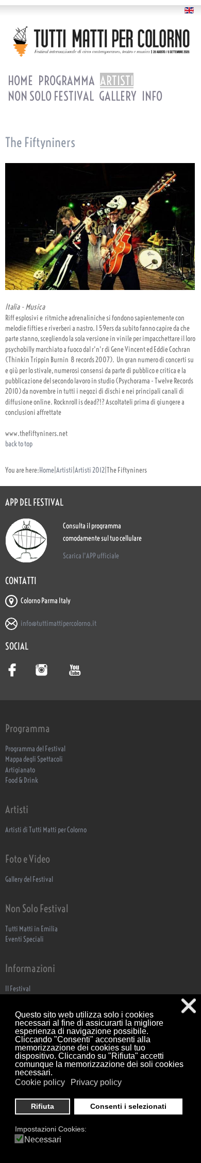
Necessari (42, 1140)
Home (20, 80)
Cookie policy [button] (40, 1082)
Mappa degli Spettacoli (34, 759)
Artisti (116, 80)
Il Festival (17, 988)
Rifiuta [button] (42, 1106)
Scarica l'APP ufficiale (91, 556)
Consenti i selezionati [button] (128, 1106)
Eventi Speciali (24, 939)
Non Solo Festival (51, 96)
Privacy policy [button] (96, 1082)
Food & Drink (21, 780)
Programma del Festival (35, 749)
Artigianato (20, 770)
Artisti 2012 (90, 470)
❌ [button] (188, 1006)
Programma (66, 80)
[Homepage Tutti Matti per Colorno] (100, 41)
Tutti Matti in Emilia (31, 929)
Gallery (118, 96)
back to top (18, 444)
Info (152, 96)
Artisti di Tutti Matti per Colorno (46, 830)
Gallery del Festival (29, 879)
